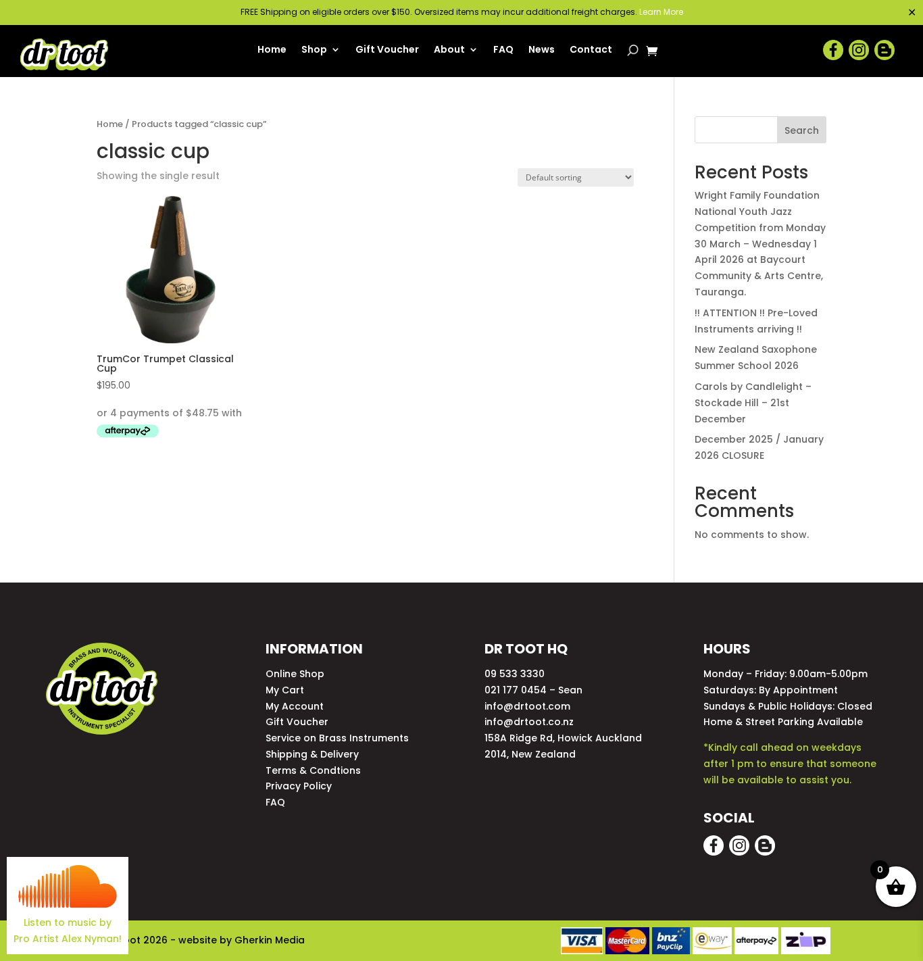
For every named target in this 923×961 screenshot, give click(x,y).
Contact (591, 50)
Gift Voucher (387, 50)
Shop (314, 50)
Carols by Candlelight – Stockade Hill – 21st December (753, 403)
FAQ (503, 50)
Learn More (661, 12)
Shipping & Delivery (312, 754)
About (449, 50)
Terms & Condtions (313, 770)
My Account (295, 706)
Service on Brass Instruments (337, 738)
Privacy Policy (299, 786)
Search (801, 130)
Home (271, 50)
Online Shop (295, 674)
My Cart (285, 690)
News (541, 50)
